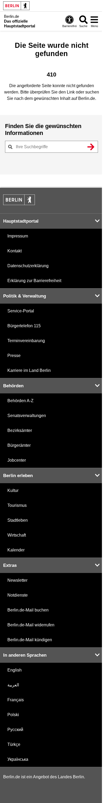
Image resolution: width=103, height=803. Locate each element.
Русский (15, 729)
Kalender (16, 550)
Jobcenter (16, 460)
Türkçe (13, 744)
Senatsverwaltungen (26, 415)
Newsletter (17, 580)
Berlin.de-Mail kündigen (29, 640)
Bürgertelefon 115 (24, 326)
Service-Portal (20, 311)
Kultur (12, 490)
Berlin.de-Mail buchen (28, 610)
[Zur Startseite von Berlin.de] (19, 203)
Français (15, 700)
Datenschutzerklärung (28, 266)
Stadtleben (17, 520)
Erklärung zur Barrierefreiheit (34, 280)
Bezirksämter (19, 430)
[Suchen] (91, 146)
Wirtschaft (16, 535)
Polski (13, 714)
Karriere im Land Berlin (29, 370)
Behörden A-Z (20, 400)
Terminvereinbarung (26, 340)
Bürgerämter (19, 445)
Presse (14, 355)
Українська (17, 759)
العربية (13, 685)
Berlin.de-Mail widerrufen (30, 625)
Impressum (17, 236)
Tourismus (17, 505)
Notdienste (17, 595)
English (14, 670)
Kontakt (14, 251)
